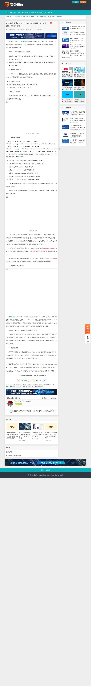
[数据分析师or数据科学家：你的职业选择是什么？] (67, 97)
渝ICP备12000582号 (57, 475)
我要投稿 (47, 470)
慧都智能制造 (16, 5)
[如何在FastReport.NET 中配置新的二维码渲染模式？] (65, 46)
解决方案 (12, 12)
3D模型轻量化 (47, 384)
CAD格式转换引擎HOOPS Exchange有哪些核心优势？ (38, 434)
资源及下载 (25, 12)
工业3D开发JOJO (12, 29)
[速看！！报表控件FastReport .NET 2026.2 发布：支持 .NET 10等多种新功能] (65, 52)
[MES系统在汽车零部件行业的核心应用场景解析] (65, 113)
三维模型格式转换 (28, 386)
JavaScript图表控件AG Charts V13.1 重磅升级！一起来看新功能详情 (77, 127)
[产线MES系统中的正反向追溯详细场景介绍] (65, 27)
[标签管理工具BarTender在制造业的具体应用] (65, 33)
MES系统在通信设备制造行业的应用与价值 (20, 411)
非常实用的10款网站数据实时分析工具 (79, 76)
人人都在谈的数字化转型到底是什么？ (67, 89)
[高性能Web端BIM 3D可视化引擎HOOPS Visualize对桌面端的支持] (51, 430)
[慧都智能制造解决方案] (45, 466)
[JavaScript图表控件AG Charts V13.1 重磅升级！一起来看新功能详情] (65, 126)
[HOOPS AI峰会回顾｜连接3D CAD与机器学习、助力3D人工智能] (25, 430)
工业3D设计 (16, 16)
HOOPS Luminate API (23, 41)
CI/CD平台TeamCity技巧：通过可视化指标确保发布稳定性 (77, 120)
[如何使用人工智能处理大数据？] (79, 85)
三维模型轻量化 (39, 386)
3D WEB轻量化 (26, 384)
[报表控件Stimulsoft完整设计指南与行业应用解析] (65, 135)
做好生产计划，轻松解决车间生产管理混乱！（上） (67, 76)
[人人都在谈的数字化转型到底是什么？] (67, 85)
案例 (19, 12)
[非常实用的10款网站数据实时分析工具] (79, 73)
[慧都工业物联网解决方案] (31, 394)
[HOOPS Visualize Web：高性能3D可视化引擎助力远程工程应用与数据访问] (12, 430)
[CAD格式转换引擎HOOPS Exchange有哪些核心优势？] (38, 430)
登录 (19, 455)
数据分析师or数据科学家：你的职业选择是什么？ (67, 101)
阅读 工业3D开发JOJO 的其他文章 (18, 404)
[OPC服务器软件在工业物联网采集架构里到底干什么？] (65, 141)
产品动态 (33, 12)
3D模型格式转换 (37, 384)
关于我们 (50, 12)
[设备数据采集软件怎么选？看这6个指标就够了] (65, 39)
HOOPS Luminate (16, 154)
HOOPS (19, 386)
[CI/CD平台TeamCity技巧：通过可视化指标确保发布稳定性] (65, 119)
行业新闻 (41, 12)
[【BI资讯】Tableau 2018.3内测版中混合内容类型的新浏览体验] (79, 97)
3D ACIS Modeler (15, 384)
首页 (6, 12)
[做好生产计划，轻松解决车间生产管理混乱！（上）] (67, 73)
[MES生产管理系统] (31, 36)
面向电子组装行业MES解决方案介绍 (44, 410)
